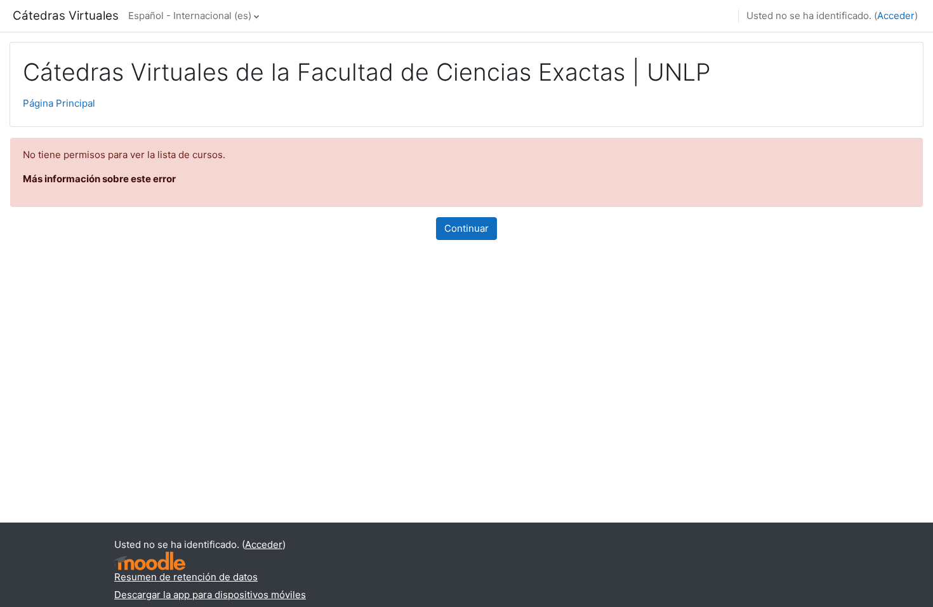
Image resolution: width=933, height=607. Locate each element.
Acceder (896, 16)
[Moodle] (149, 561)
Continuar (466, 228)
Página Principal (59, 103)
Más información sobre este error (99, 179)
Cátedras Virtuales (66, 15)
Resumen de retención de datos (186, 577)
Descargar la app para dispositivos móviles (210, 595)
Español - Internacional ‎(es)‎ (189, 16)
